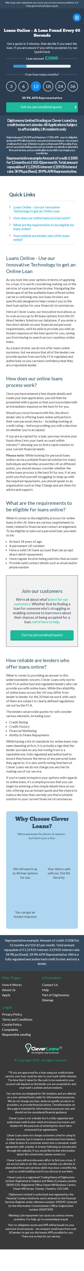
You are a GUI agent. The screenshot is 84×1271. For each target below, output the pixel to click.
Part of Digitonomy (55, 995)
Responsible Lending (16, 1034)
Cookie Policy (12, 1024)
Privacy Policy (12, 1014)
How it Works (12, 985)
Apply (6, 995)
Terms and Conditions (17, 1019)
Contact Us (50, 985)
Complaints (10, 1029)
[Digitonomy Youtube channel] (33, 1243)
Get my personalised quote (41, 107)
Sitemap (47, 1000)
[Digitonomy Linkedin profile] (42, 1243)
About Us (8, 990)
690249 (60, 1202)
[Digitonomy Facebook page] (5, 1243)
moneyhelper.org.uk (47, 5)
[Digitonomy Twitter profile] (14, 1243)
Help (45, 990)
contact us (59, 1154)
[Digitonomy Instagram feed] (23, 1243)
